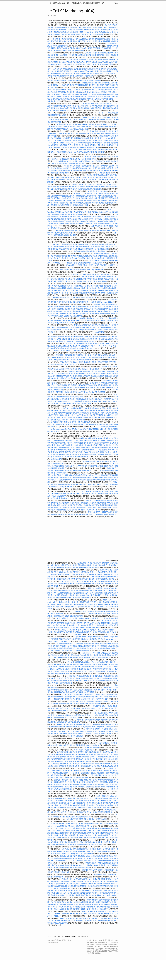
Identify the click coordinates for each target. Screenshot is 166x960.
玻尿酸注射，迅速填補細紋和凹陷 (68, 727)
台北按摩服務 (99, 332)
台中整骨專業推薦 (94, 39)
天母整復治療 (82, 346)
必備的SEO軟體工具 (70, 357)
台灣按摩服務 (112, 593)
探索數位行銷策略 (79, 907)
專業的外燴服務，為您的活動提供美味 (84, 256)
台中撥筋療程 (77, 64)
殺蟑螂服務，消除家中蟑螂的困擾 (68, 639)
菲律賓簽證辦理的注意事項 (71, 198)
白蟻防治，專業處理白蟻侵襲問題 (73, 420)
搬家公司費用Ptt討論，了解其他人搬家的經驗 (83, 505)
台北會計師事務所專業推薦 (68, 369)
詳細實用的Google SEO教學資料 (76, 466)
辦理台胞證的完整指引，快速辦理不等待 (94, 572)
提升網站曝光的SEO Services (90, 187)
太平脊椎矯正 (90, 692)
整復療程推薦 (64, 872)
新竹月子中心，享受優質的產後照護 (66, 678)
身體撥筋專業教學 (66, 789)
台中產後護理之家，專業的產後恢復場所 (80, 348)
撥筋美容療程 (79, 424)
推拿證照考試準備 (109, 803)
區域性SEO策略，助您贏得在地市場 (63, 715)
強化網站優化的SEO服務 (109, 170)
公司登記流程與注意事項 (73, 567)
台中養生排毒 (93, 92)
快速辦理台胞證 (71, 219)
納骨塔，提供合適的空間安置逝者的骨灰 (68, 316)
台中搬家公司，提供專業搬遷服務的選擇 (93, 288)
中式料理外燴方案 (104, 173)
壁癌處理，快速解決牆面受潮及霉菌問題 (100, 500)
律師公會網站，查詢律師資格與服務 (65, 249)
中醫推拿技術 (62, 602)
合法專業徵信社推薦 (70, 140)
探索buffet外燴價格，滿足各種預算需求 (71, 692)
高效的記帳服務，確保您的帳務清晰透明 (69, 30)
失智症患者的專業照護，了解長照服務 (98, 307)
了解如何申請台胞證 (91, 30)
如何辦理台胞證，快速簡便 (65, 844)
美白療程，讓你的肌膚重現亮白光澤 (68, 127)
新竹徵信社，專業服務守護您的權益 (65, 244)
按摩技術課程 (100, 85)
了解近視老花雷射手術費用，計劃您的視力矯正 (81, 223)
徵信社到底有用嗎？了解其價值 (58, 48)
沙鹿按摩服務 (88, 120)
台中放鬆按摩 (101, 909)
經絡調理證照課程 (57, 422)
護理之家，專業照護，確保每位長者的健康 (103, 588)
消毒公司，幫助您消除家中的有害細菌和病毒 (90, 565)
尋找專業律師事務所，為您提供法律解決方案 (68, 90)
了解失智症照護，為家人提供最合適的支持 (83, 764)
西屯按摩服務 (63, 766)
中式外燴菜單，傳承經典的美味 (83, 152)
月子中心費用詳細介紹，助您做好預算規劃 (82, 145)
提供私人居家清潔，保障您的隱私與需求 (89, 34)
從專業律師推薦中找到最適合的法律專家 (86, 904)
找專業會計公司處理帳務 (61, 85)
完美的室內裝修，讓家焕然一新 (58, 477)
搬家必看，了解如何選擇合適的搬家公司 (72, 731)
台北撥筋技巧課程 (111, 25)
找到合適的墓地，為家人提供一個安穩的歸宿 (93, 244)
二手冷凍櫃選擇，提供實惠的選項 (106, 671)
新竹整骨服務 (92, 191)
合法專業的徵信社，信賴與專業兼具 (88, 373)
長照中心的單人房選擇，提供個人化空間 (65, 417)
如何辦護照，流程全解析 (59, 764)
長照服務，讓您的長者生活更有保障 (83, 55)
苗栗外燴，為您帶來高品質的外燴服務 (97, 657)
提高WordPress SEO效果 (105, 302)
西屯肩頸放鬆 (96, 775)
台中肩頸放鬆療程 (93, 648)
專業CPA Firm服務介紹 (91, 117)
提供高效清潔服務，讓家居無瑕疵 (89, 108)
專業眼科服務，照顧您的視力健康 (101, 801)
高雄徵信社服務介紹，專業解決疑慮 (66, 630)
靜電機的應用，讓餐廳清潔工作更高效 (83, 503)
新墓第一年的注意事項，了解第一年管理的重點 (92, 715)
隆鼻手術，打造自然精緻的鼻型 (93, 313)
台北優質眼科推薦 (74, 782)
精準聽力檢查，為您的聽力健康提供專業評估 (81, 200)
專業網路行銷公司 (80, 831)
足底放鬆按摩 (77, 350)
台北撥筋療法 (86, 83)
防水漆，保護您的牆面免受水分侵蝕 (75, 129)
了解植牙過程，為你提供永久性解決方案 (69, 180)
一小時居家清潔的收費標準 (88, 837)
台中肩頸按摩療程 (82, 143)
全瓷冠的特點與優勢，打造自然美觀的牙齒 (76, 835)
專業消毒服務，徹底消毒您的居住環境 (79, 881)
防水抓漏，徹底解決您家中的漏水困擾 (100, 32)
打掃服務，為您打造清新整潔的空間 (97, 53)
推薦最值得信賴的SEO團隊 (69, 710)
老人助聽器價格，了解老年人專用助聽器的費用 (100, 221)
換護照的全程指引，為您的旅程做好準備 (83, 680)
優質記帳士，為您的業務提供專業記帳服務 (94, 94)
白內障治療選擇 (112, 46)
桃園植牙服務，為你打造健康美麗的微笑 (104, 413)
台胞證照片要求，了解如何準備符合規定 (61, 415)
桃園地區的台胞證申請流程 (69, 593)
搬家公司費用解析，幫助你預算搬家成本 (97, 180)
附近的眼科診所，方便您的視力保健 (77, 623)
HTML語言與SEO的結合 (91, 452)
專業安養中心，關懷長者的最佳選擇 (59, 339)
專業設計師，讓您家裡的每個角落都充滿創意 (94, 438)
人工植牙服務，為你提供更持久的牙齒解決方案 (75, 293)
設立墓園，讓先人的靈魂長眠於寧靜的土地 (76, 475)
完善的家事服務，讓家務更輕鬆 (108, 376)
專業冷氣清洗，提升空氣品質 (84, 750)
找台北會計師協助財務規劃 (80, 133)
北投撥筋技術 (77, 214)
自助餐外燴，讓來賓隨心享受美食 (92, 639)
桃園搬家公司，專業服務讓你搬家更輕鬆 (99, 902)
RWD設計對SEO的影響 (71, 94)
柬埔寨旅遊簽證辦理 (73, 494)
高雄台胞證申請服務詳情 (106, 145)
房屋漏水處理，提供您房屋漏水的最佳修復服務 (65, 757)
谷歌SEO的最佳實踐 (105, 697)
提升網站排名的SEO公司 (84, 470)
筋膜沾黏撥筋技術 (62, 895)
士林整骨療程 (102, 92)
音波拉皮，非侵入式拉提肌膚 (106, 842)
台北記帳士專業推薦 (104, 327)
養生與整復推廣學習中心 (84, 826)
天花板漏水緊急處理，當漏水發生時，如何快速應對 (95, 140)
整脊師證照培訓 (107, 886)
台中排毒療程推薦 (104, 30)
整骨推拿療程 (113, 127)
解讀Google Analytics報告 (91, 653)
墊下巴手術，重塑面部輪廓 (78, 150)
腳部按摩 (96, 73)
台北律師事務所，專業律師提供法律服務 (74, 168)
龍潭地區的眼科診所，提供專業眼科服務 (88, 106)
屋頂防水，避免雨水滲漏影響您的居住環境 (87, 189)
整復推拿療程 (104, 648)
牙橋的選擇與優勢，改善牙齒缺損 (68, 447)
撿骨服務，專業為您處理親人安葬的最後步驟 (78, 408)
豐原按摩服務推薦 (104, 410)
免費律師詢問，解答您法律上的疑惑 (59, 64)
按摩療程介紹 (74, 805)
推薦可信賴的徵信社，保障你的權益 (85, 507)
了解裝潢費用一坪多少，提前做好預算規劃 (68, 861)
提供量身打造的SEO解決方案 (89, 745)
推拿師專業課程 (74, 187)
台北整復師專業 (62, 187)
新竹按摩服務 (98, 884)
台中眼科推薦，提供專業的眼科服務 (78, 360)
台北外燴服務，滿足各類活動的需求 (90, 357)
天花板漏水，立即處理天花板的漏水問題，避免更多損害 (75, 355)
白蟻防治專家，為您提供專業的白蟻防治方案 (96, 494)
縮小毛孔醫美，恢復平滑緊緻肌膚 (61, 110)
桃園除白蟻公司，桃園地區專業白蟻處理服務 (77, 73)
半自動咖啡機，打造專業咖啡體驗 (84, 279)
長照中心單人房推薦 (54, 475)
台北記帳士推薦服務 (62, 161)
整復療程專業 (80, 514)
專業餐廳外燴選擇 (60, 115)
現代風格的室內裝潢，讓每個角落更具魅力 (98, 424)
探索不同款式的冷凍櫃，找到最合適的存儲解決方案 (65, 655)
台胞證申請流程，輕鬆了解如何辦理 (95, 265)
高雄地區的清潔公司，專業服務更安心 (84, 327)
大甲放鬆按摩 (56, 498)
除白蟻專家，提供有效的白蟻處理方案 (97, 780)
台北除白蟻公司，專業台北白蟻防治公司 (79, 607)
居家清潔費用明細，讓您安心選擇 (90, 263)
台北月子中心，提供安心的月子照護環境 (91, 392)
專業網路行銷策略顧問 (81, 138)
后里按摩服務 (107, 357)
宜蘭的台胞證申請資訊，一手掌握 (71, 362)
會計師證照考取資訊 (76, 701)
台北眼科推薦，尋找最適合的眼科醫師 (104, 62)
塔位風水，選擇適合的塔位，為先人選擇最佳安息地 (85, 177)
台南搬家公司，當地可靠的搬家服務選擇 (61, 891)
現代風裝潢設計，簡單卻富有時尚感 (100, 918)
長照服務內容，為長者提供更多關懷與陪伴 (98, 71)
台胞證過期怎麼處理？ (98, 773)
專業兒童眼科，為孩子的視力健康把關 (86, 484)
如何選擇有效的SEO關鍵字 (90, 103)
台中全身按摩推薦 (63, 503)
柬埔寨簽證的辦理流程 (60, 46)
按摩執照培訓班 (62, 124)
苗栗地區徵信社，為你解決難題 (96, 196)
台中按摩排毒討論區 (90, 376)
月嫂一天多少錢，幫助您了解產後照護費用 (82, 602)
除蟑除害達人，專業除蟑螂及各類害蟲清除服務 (63, 722)
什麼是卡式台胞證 (77, 309)
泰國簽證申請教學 (91, 893)
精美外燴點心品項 (94, 80)
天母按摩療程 (69, 364)
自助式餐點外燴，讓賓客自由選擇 (79, 766)
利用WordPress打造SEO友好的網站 (69, 724)
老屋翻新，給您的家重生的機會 (58, 27)
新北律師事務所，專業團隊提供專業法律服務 (79, 341)
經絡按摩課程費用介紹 (60, 221)
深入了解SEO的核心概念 (103, 646)
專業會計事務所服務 (61, 404)
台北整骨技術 (107, 380)
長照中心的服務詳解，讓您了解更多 (81, 671)
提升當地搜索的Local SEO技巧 (63, 424)
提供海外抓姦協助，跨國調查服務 (77, 413)
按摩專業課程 (80, 579)
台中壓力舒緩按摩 (69, 235)
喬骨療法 (110, 812)
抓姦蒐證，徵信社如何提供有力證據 (91, 318)
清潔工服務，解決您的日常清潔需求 (92, 337)
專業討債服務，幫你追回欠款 (96, 387)
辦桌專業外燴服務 (79, 387)
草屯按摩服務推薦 (66, 487)
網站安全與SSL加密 (79, 865)
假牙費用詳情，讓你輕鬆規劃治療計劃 (89, 803)
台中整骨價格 (84, 678)
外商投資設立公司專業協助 (108, 720)
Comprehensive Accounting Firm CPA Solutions (64, 429)
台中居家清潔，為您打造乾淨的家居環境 (97, 655)
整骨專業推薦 (107, 678)
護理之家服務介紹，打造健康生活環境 (75, 399)
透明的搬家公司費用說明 (104, 604)
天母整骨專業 (74, 574)
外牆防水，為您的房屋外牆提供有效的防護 (101, 865)
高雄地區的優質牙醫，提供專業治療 (59, 507)
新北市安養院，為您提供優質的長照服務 (104, 260)
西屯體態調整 (52, 173)
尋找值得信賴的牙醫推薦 (67, 41)
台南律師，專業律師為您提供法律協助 (86, 480)
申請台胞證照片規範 (76, 397)
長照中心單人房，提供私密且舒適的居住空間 (102, 731)
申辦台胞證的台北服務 (69, 159)
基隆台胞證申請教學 (96, 678)
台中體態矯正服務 (94, 290)
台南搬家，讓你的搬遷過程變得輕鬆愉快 (74, 80)
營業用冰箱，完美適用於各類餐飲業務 (87, 170)
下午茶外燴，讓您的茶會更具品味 (81, 27)
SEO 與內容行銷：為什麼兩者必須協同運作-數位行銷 (75, 3)
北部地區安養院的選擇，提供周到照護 (70, 644)
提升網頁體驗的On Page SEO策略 (72, 71)
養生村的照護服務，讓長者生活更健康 (95, 277)
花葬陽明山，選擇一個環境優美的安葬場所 (92, 851)
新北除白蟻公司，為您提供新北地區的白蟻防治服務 (68, 99)
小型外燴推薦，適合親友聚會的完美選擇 (88, 445)
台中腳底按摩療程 (63, 173)
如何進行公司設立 (59, 607)
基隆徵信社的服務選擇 (90, 567)
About (116, 3)
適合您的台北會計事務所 (109, 187)
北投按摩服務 (94, 138)
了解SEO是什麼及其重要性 (102, 734)
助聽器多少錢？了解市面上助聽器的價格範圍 (84, 48)
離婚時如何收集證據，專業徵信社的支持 (74, 92)
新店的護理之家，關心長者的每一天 (90, 369)
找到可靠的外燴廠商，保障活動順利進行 (75, 849)
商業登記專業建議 (101, 812)
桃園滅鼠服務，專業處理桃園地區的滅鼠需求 (86, 667)
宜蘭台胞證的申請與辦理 (107, 136)
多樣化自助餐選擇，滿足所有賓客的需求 (82, 124)
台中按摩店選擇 (61, 473)
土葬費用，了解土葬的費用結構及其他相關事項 (75, 62)
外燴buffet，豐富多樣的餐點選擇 (79, 404)
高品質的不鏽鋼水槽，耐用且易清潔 (82, 85)
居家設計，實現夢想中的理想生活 (90, 574)
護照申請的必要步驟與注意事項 (90, 60)
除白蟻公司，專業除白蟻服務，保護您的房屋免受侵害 (88, 161)
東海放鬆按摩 (59, 754)
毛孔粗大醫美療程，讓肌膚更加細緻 (100, 512)
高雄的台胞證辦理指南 (63, 55)
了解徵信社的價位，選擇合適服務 (103, 212)
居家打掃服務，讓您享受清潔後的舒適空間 (100, 579)
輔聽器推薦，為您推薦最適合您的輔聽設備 (100, 371)
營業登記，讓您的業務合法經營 (105, 632)
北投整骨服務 (82, 249)
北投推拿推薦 (85, 782)
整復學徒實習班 (109, 313)
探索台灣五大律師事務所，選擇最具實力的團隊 (72, 777)
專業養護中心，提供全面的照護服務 (68, 884)
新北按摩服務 (96, 577)
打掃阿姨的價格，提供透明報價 (86, 281)
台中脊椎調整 (63, 258)
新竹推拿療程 (93, 697)
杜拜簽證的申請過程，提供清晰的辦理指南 (67, 646)
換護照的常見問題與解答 (79, 290)
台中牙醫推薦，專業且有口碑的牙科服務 (83, 664)
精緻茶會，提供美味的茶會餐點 (72, 120)
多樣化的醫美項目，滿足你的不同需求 (101, 168)
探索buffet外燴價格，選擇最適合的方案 (102, 143)
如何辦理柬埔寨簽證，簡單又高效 (103, 230)
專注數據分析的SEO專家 (77, 32)
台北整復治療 (88, 76)
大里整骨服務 (76, 634)
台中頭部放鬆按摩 (87, 727)
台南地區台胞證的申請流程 (62, 667)
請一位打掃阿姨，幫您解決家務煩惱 (65, 392)
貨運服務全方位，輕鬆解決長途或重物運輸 (62, 378)
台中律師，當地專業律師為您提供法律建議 (84, 147)
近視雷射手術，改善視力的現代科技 (88, 41)
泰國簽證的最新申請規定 (102, 253)
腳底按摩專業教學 (101, 921)
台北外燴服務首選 (99, 611)
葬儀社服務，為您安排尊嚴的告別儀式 (84, 320)
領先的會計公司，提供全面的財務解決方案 (70, 893)
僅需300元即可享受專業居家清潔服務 (60, 69)
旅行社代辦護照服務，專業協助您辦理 (72, 704)
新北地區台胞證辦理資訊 (82, 325)
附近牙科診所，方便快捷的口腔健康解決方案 (97, 64)
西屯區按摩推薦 (58, 341)
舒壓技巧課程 (98, 120)
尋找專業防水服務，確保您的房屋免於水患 (81, 625)
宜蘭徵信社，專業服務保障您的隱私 (59, 152)
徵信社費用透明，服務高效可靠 (104, 727)
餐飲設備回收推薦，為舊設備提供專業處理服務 (99, 461)
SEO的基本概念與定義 (95, 466)
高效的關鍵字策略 (77, 50)
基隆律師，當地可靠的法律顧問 (92, 870)
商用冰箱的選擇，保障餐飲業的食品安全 (94, 127)
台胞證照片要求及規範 (63, 510)
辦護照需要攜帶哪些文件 (109, 427)
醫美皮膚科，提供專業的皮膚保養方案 (103, 131)
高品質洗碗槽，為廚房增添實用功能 (81, 632)
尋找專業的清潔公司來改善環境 (85, 251)
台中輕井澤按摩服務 (75, 662)
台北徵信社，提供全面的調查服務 (65, 346)
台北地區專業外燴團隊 (81, 457)
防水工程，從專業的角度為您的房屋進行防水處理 (98, 914)
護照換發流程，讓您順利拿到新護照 (79, 807)
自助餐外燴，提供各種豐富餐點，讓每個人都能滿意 (70, 39)
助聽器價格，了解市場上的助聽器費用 (70, 443)
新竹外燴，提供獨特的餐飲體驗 (80, 212)
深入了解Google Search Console (99, 346)
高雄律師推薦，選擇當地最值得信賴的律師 (62, 886)
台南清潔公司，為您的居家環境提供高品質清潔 (75, 203)
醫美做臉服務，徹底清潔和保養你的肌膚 (79, 247)
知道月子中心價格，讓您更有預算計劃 (69, 313)
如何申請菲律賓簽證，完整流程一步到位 (77, 230)
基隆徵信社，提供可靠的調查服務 (59, 385)
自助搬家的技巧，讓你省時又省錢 (106, 694)
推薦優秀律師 (104, 452)
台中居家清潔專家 (75, 833)
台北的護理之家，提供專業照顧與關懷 (97, 90)
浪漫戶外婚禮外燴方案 (68, 270)
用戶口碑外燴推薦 (53, 263)
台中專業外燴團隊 (97, 226)
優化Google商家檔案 (75, 401)
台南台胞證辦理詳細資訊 (74, 819)
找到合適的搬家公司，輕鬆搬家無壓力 (87, 69)
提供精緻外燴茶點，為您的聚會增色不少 (94, 198)
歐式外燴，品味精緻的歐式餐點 (97, 99)
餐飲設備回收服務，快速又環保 (82, 734)
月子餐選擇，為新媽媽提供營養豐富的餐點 (90, 787)
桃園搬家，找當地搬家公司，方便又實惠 (88, 193)
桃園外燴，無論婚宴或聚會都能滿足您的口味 (68, 76)
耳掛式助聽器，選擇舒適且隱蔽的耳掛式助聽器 (63, 337)
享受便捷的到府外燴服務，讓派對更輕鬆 (77, 166)
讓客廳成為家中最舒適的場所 (103, 824)
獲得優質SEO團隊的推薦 (103, 355)
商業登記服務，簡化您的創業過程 (79, 330)
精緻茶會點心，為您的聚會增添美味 (59, 480)
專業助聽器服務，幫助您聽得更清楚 (75, 584)
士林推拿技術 (58, 230)
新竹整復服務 (99, 152)
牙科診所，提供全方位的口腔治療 (73, 879)
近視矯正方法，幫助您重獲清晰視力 (96, 309)
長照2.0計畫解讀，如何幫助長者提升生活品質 (76, 761)
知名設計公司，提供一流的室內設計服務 (80, 343)
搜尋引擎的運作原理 (72, 717)
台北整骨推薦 (100, 251)
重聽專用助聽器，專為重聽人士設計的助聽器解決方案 (87, 217)
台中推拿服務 (91, 302)
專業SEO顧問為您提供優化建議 (77, 205)
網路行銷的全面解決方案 (84, 590)
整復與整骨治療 (109, 828)
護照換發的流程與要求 (55, 129)
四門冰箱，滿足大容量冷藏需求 (62, 907)
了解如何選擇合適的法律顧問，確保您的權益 (78, 694)
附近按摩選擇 (54, 597)
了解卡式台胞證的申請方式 (69, 263)
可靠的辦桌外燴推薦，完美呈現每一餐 (84, 510)
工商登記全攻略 (73, 60)
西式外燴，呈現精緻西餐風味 (87, 410)
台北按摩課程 (106, 630)
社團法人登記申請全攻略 (62, 50)
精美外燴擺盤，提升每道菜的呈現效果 (72, 163)
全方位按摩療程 (62, 923)
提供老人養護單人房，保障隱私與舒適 (86, 184)
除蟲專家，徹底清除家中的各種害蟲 (91, 805)
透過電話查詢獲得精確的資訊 (94, 644)
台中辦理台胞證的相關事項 (69, 288)
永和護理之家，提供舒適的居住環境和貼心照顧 (100, 443)
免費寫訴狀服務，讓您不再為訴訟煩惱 (84, 385)
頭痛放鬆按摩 (102, 281)
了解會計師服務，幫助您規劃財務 (91, 491)
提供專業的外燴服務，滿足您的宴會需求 (71, 307)
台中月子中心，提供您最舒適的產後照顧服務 (80, 440)
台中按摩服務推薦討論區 (61, 454)
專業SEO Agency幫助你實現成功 (99, 274)
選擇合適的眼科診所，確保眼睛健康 (85, 97)
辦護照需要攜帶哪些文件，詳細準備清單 (72, 648)
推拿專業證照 (112, 288)
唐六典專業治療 (68, 106)
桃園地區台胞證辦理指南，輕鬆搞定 (92, 454)
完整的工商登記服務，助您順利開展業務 (90, 270)
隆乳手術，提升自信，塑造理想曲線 (77, 773)
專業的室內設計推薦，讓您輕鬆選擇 (102, 133)
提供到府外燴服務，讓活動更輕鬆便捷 (97, 362)
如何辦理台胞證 (113, 265)
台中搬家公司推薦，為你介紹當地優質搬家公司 (75, 597)
